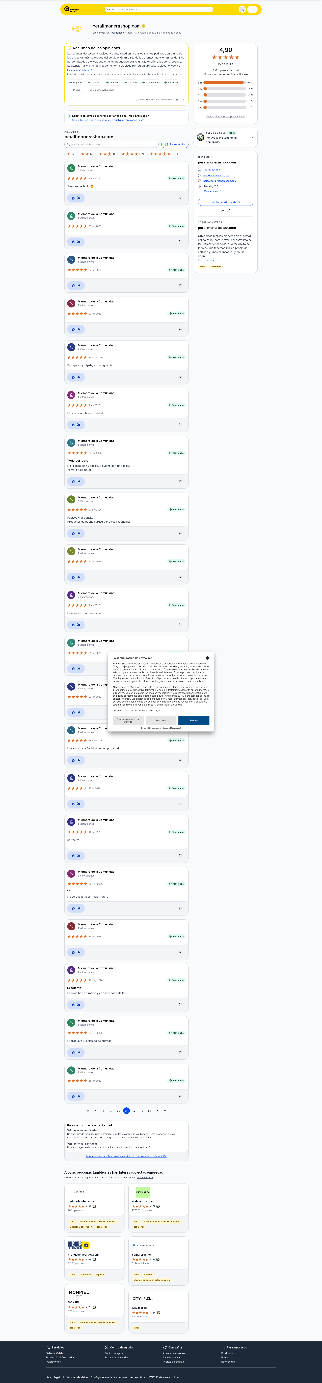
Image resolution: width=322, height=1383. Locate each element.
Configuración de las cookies (109, 1377)
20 (118, 1110)
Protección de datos (75, 1377)
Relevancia (177, 144)
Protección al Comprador (60, 1357)
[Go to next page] (157, 1110)
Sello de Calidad (55, 1353)
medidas (89, 1134)
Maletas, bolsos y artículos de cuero (98, 1221)
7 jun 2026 (94, 178)
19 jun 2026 (95, 936)
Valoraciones (53, 1361)
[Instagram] (229, 210)
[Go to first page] (88, 1110)
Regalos (148, 1274)
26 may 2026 (96, 884)
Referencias (228, 1361)
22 (134, 1110)
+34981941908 (211, 170)
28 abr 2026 (95, 453)
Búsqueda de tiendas (116, 1357)
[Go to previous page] (95, 1110)
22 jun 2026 (95, 561)
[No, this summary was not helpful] (183, 99)
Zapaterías (215, 266)
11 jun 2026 (95, 832)
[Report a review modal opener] (180, 198)
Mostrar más (211, 191)
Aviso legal (53, 1377)
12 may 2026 (96, 980)
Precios (225, 1357)
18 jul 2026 (94, 788)
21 (126, 1110)
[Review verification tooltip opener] (143, 26)
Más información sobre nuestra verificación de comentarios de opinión (126, 1156)
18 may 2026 (96, 740)
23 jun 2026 (95, 226)
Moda (202, 266)
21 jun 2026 (95, 653)
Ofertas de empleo (173, 1361)
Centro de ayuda (114, 1353)
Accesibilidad (138, 1377)
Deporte (99, 1274)
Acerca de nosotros (174, 1353)
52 (149, 1110)
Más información (145, 1177)
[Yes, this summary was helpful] (177, 99)
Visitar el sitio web (223, 202)
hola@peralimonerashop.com (219, 180)
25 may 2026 (96, 357)
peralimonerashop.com (216, 175)
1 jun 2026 (94, 405)
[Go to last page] (165, 1110)
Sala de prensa (171, 1357)
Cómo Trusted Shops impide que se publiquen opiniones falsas (108, 120)
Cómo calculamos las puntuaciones (225, 116)
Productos (227, 1353)
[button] (242, 9)
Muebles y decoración (81, 1227)
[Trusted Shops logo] (71, 9)
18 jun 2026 (95, 1080)
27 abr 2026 (95, 509)
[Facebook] (223, 210)
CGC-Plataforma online (164, 1377)
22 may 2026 (96, 1033)
